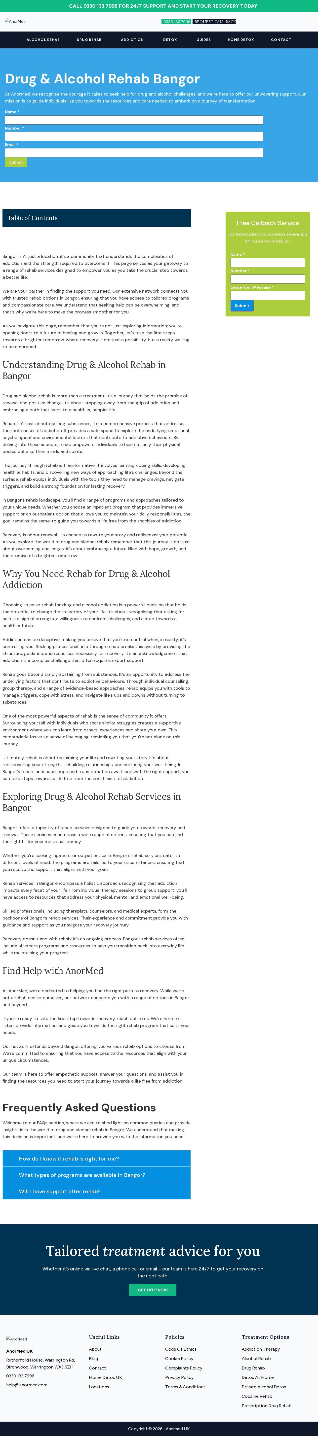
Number (14, 128)
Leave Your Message (252, 287)
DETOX (170, 40)
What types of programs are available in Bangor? (82, 1175)
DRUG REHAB (89, 40)
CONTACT (281, 40)
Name (12, 111)
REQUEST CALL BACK (215, 21)
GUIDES (204, 40)
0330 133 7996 (177, 21)
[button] (90, 39)
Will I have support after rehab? (60, 1191)
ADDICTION (132, 40)
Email (11, 144)
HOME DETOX (241, 40)
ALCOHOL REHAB (43, 40)
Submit (16, 162)
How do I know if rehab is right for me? (69, 1158)
